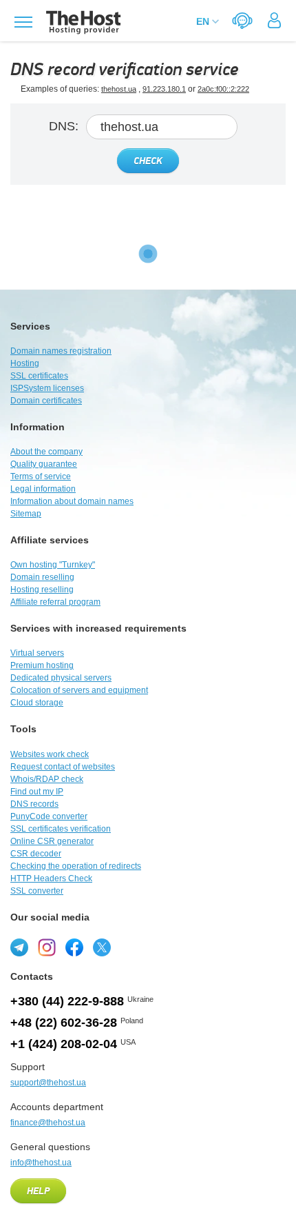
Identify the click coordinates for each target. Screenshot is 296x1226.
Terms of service (40, 476)
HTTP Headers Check (51, 878)
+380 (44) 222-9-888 (67, 1001)
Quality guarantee (43, 464)
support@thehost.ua (48, 1082)
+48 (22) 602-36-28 (63, 1022)
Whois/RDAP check (46, 779)
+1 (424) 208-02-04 (63, 1044)
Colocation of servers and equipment (79, 690)
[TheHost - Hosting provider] (82, 22)
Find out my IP (36, 791)
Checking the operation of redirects (75, 866)
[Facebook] (74, 947)
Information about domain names (72, 501)
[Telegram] (19, 947)
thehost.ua (118, 89)
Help (38, 1191)
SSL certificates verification (60, 829)
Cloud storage (36, 702)
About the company (46, 451)
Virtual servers (37, 653)
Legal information (43, 489)
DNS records (34, 804)
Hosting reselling (42, 589)
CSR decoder (35, 853)
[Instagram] (47, 947)
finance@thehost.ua (47, 1122)
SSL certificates (39, 376)
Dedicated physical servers (61, 678)
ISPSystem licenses (47, 388)
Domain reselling (42, 577)
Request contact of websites (62, 767)
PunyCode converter (48, 816)
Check (148, 161)
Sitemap (25, 514)
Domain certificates (46, 400)
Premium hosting (42, 665)
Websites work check (49, 754)
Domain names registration (61, 351)
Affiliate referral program (55, 602)
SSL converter (36, 891)
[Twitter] (102, 947)
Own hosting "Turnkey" (52, 565)
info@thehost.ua (41, 1162)
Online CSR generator (52, 841)
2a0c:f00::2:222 (223, 89)
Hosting (24, 363)
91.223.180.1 (164, 89)
